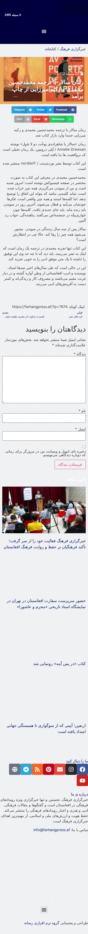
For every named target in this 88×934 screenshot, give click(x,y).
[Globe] (14, 769)
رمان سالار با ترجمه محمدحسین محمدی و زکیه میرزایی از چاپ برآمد (46, 89)
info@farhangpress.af (51, 830)
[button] (44, 31)
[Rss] (37, 769)
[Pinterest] (48, 769)
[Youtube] (82, 780)
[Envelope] (59, 769)
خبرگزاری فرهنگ (73, 49)
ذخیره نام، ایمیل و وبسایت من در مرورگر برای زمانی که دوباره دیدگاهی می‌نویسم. (45, 453)
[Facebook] (82, 769)
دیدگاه (80, 354)
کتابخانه (50, 49)
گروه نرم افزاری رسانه (41, 923)
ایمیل (80, 429)
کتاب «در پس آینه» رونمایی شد (59, 663)
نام (82, 411)
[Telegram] (26, 769)
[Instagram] (71, 769)
